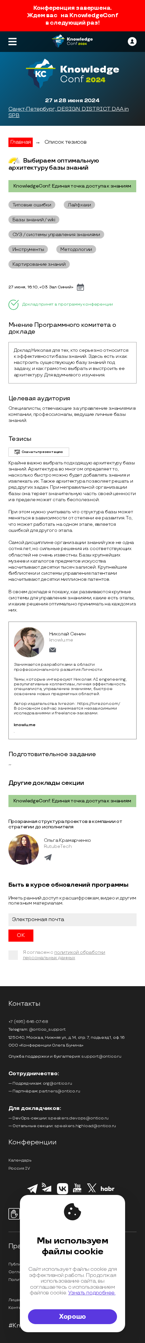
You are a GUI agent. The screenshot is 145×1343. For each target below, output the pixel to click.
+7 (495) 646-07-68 (28, 1022)
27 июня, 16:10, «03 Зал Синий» (41, 287)
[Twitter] (92, 1193)
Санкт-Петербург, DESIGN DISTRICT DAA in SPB (68, 112)
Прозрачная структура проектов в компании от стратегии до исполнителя (65, 824)
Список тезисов (66, 142)
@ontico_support (47, 1029)
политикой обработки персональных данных (64, 955)
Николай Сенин (67, 634)
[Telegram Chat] (32, 1193)
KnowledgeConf (93, 15)
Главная (20, 142)
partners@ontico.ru (59, 1091)
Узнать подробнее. (91, 1293)
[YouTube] (77, 1193)
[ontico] (132, 41)
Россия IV (19, 1168)
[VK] (62, 1193)
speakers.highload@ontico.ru (85, 1126)
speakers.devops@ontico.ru (78, 1118)
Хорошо (72, 1317)
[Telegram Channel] (47, 1194)
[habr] (108, 1190)
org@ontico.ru (57, 1083)
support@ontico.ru (101, 1056)
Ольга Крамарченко (67, 840)
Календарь (20, 1160)
